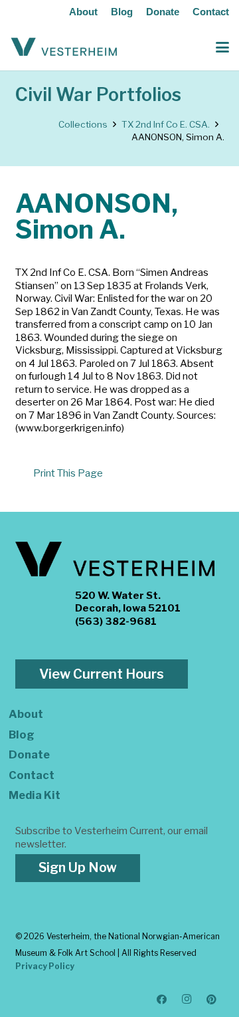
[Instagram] (187, 999)
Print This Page (68, 473)
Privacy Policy (44, 966)
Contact (211, 11)
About (83, 11)
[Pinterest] (211, 999)
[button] (222, 47)
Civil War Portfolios (98, 95)
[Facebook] (162, 999)
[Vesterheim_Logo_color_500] (64, 47)
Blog (122, 11)
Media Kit (34, 795)
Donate (162, 11)
